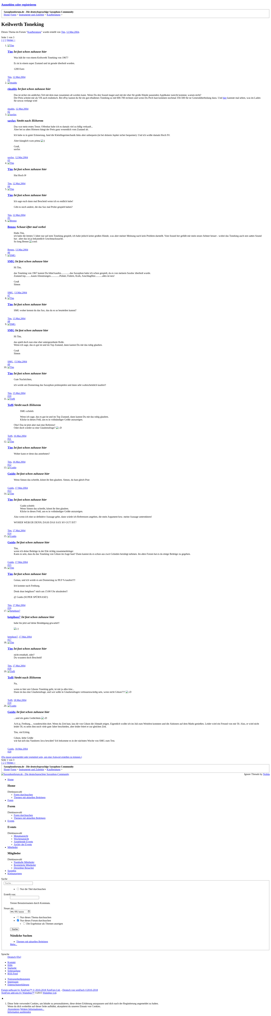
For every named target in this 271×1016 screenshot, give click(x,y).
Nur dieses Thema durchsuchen (35, 917)
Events (11, 821)
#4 (9, 186)
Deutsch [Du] (14, 957)
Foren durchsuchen (23, 794)
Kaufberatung (34, 32)
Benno (12, 227)
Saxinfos (12, 870)
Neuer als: (9, 908)
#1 (9, 80)
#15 (9, 565)
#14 (9, 533)
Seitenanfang (14, 970)
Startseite (12, 968)
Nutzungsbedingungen (19, 979)
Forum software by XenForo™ (30, 990)
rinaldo (12, 89)
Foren (10, 800)
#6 (9, 252)
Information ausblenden (19, 1012)
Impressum (13, 981)
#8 (9, 321)
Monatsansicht (21, 836)
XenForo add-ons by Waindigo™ (18, 992)
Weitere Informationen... (32, 1009)
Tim (63, 32)
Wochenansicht (21, 838)
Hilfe (10, 965)
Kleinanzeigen (15, 873)
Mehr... (13, 944)
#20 (9, 751)
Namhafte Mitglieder (24, 862)
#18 (9, 668)
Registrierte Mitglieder (25, 865)
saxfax (12, 120)
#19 (9, 703)
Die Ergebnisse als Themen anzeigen (44, 923)
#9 (9, 364)
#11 (9, 438)
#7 (9, 295)
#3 (9, 160)
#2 (9, 111)
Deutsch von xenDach (80, 990)
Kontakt (12, 962)
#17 (9, 639)
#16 (9, 608)
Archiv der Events (23, 844)
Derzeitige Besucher (24, 868)
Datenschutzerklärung (18, 984)
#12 (9, 464)
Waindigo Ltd (49, 992)
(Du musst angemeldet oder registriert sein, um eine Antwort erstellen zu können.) (41, 757)
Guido (12, 473)
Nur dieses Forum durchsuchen (35, 920)
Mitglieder (13, 847)
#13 (9, 490)
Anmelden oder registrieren (18, 4)
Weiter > (11, 40)
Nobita (266, 774)
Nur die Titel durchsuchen (32, 889)
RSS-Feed (13, 973)
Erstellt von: (10, 894)
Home (11, 779)
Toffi (10, 405)
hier (225, 98)
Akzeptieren (14, 1009)
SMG (11, 261)
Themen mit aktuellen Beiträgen (29, 797)
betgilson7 (14, 617)
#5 (9, 218)
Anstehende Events (23, 841)
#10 (9, 396)
